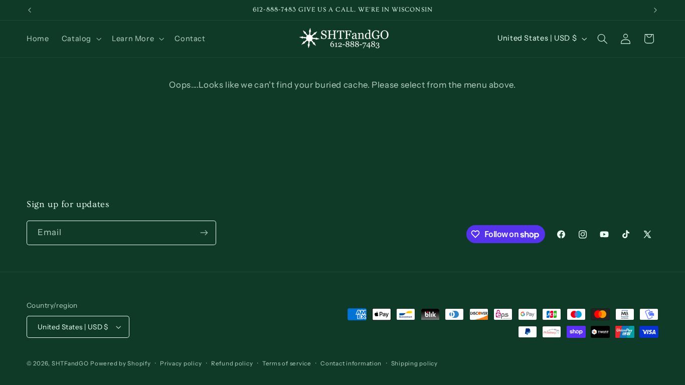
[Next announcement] (655, 10)
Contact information (351, 363)
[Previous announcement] (30, 10)
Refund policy (232, 363)
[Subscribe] (204, 233)
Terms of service (286, 363)
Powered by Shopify (120, 363)
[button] (80, 39)
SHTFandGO (70, 363)
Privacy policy (181, 363)
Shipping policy (414, 363)
